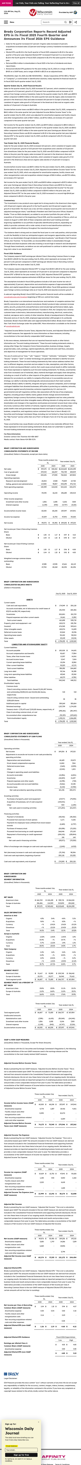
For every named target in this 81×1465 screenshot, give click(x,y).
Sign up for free (21, 1455)
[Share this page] (75, 22)
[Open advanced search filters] (70, 22)
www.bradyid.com (13, 326)
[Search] (65, 22)
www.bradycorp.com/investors (15, 297)
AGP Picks (6, 3)
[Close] (39, 1422)
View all (76, 3)
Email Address (11, 1446)
